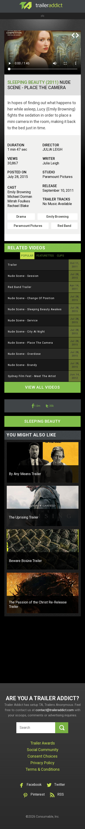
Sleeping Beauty (42, 421)
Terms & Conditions (43, 769)
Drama (21, 216)
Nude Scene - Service (23, 320)
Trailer (12, 264)
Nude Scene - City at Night (26, 331)
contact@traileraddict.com (55, 710)
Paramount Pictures (28, 226)
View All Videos (42, 387)
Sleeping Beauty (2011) (33, 82)
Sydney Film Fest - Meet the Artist (32, 376)
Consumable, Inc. (47, 816)
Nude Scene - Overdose (24, 353)
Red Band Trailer (19, 287)
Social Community (42, 749)
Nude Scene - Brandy (22, 365)
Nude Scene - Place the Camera (30, 342)
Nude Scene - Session (23, 275)
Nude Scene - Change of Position (31, 298)
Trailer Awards (42, 743)
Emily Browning (57, 216)
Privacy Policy (42, 762)
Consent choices (42, 756)
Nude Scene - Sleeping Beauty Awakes (35, 309)
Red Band (64, 226)
